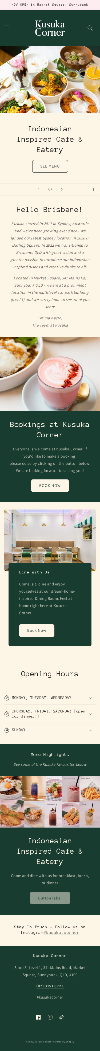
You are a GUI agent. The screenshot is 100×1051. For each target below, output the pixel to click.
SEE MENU (50, 166)
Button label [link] (50, 898)
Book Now (36, 630)
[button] (7, 28)
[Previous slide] (38, 189)
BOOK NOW (50, 485)
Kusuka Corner (43, 1041)
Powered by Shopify (63, 1041)
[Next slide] (62, 189)
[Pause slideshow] (94, 189)
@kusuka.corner (61, 932)
